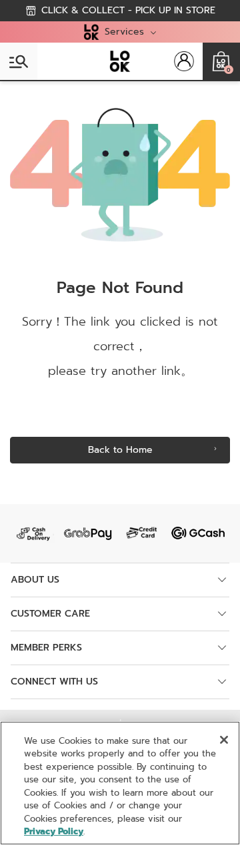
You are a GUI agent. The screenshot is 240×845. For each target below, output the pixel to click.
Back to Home (120, 450)
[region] (120, 783)
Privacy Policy (53, 831)
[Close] (224, 739)
